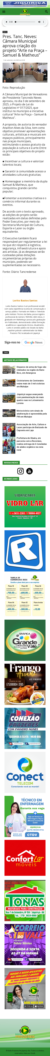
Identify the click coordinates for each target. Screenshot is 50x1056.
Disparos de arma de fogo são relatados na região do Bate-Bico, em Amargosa (31, 370)
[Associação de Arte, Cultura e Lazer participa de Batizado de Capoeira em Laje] (9, 431)
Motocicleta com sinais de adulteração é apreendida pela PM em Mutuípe (32, 413)
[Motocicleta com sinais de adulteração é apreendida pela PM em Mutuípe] (9, 413)
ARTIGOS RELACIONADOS (15, 360)
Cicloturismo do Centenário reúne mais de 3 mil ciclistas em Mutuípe (31, 383)
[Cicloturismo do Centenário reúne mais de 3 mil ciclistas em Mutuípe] (9, 382)
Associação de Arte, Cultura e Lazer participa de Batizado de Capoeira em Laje (32, 427)
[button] (46, 12)
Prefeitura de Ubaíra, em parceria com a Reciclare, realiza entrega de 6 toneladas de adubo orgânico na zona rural (32, 444)
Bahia (5, 32)
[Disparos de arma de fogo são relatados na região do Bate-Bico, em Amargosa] (9, 370)
